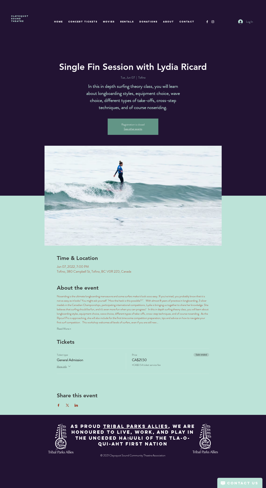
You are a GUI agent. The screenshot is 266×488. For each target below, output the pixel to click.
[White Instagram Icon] (213, 22)
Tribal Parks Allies (135, 426)
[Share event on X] (67, 405)
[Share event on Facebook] (58, 405)
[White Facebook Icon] (207, 22)
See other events (133, 129)
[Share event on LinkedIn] (76, 405)
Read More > (64, 329)
